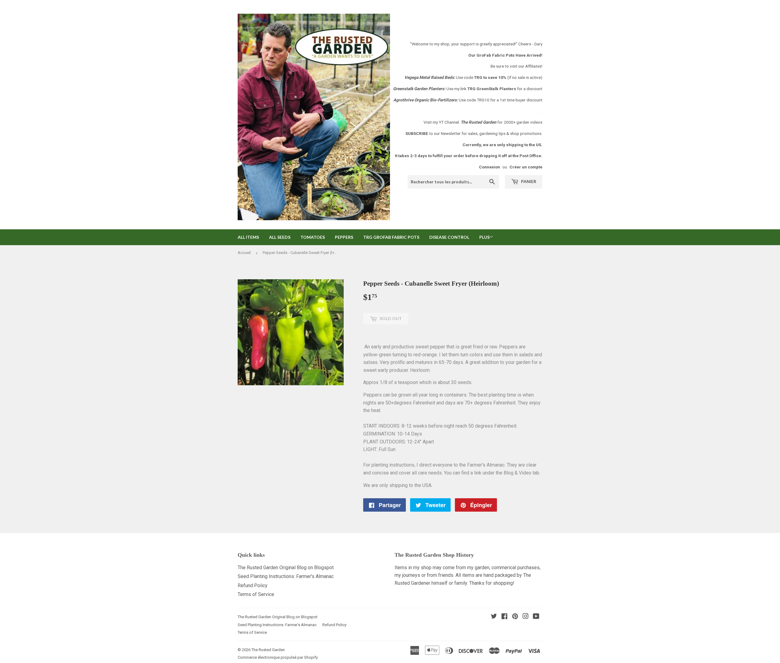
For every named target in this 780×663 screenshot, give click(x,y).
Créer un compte (525, 166)
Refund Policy (253, 585)
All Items (248, 237)
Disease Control (449, 237)
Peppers (344, 237)
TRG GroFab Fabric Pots (391, 237)
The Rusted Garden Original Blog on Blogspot (286, 567)
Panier (528, 181)
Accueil (244, 252)
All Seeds (279, 237)
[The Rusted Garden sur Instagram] (526, 617)
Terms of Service (256, 594)
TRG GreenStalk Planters (491, 88)
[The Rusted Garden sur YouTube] (536, 617)
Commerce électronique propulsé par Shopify (278, 657)
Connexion (489, 166)
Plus (484, 237)
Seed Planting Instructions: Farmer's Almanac (286, 576)
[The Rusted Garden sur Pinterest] (515, 617)
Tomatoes (312, 237)
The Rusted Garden (268, 649)
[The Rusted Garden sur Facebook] (504, 617)
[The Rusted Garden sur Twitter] (494, 617)
